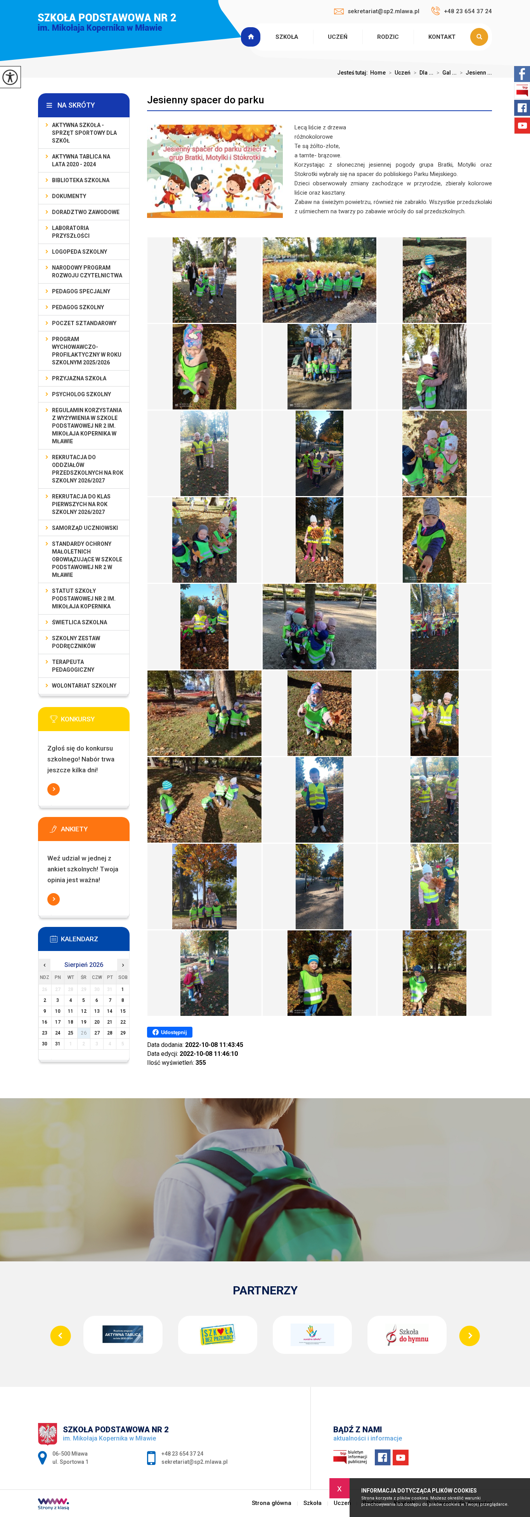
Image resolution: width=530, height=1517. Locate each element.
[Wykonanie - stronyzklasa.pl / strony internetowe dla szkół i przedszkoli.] (53, 1505)
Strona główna (252, 37)
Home (378, 72)
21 (110, 1022)
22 (123, 1022)
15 (123, 1011)
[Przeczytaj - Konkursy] (95, 721)
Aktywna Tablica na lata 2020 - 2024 (81, 160)
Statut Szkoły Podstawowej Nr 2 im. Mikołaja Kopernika (84, 599)
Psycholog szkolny (81, 394)
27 (97, 1033)
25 (70, 1033)
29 (123, 1033)
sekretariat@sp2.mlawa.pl (383, 11)
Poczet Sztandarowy (84, 323)
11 (70, 1011)
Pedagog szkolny (78, 307)
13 (97, 1011)
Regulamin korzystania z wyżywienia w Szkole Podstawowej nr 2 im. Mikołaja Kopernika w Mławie (87, 425)
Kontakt (442, 36)
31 (58, 1044)
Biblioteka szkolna (80, 180)
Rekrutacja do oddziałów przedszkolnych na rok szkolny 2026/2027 (87, 469)
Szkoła (286, 36)
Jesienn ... (476, 72)
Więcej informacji (53, 789)
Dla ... (423, 72)
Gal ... (446, 72)
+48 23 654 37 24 (468, 11)
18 (70, 1022)
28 (110, 1033)
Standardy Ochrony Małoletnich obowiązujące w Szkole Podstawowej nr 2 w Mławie (87, 559)
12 (84, 1011)
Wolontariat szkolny (84, 686)
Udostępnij (174, 1032)
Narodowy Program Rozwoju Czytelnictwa (87, 272)
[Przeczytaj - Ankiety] (95, 831)
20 (97, 1022)
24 (58, 1033)
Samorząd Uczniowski (85, 528)
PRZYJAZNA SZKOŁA (79, 378)
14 (110, 1011)
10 (58, 1011)
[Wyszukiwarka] (481, 37)
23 (44, 1033)
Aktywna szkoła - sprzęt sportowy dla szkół (84, 133)
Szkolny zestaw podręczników (76, 642)
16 (44, 1022)
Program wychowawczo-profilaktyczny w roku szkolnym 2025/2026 (86, 351)
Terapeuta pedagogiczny (73, 666)
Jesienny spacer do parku (205, 100)
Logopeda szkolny (79, 252)
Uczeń (338, 36)
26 (84, 1033)
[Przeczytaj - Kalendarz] (95, 941)
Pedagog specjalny (81, 291)
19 (84, 1022)
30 (44, 1044)
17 (58, 1022)
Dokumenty (69, 196)
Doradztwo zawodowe (86, 212)
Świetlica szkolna (79, 622)
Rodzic (388, 36)
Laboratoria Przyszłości (71, 232)
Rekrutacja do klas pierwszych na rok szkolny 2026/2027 (81, 504)
